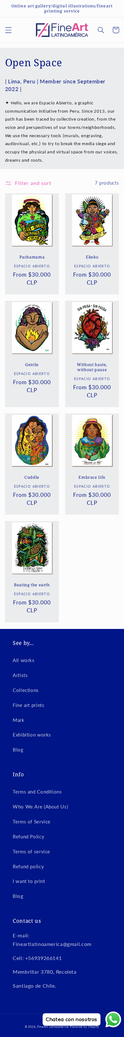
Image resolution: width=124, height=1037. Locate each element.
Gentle (32, 364)
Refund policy (28, 866)
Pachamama (32, 257)
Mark (18, 720)
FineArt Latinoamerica (53, 1026)
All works (24, 660)
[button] (8, 30)
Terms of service (31, 851)
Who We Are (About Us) (40, 806)
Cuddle (31, 477)
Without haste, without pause (92, 367)
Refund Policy (28, 836)
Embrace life (92, 477)
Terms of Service (32, 821)
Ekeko (92, 257)
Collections (26, 690)
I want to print (29, 881)
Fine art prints (28, 705)
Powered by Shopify (84, 1026)
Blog (18, 749)
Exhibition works (32, 734)
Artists (20, 675)
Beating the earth (32, 585)
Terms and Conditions (37, 791)
